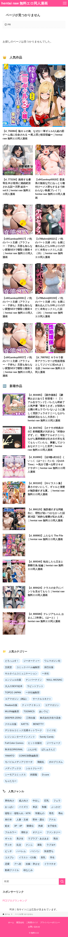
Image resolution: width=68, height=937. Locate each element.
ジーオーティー (31, 660)
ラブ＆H (51, 844)
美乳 (43, 857)
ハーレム (21, 851)
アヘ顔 (17, 864)
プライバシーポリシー (50, 922)
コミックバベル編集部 (28, 667)
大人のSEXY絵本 (13, 686)
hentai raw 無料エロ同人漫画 (24, 3)
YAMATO (9, 755)
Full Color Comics (14, 743)
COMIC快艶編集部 (28, 755)
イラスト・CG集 (27, 857)
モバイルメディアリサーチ (19, 762)
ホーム (11, 922)
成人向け (23, 800)
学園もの (39, 813)
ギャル (8, 838)
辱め (60, 813)
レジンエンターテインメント (20, 736)
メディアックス (13, 768)
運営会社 (20, 922)
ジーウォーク (53, 743)
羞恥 (39, 844)
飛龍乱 (40, 762)
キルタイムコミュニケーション (21, 673)
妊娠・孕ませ (33, 864)
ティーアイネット (31, 705)
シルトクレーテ (34, 768)
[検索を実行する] (62, 881)
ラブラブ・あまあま (38, 838)
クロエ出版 (11, 724)
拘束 (40, 826)
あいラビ (43, 711)
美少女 (20, 838)
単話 (35, 807)
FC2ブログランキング (15, 900)
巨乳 (46, 800)
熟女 (55, 838)
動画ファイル (12, 870)
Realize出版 (11, 705)
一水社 (45, 673)
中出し (36, 800)
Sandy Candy (47, 736)
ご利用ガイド (32, 922)
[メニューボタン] (64, 3)
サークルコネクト (42, 699)
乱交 (19, 844)
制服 (44, 807)
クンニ (29, 844)
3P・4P (18, 826)
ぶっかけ (55, 807)
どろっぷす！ (12, 660)
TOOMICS (29, 711)
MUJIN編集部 (12, 711)
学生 (52, 857)
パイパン (35, 851)
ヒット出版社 (35, 743)
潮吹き (24, 832)
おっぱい (9, 807)
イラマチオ (50, 864)
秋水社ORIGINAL (14, 749)
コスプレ (9, 857)
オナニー (37, 832)
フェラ (56, 800)
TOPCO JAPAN (13, 692)
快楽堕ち (48, 851)
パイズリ (23, 807)
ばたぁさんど (48, 749)
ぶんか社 (32, 749)
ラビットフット (35, 686)
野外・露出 (38, 819)
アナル (52, 819)
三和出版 (30, 717)
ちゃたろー (11, 781)
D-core (45, 774)
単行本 (8, 819)
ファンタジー (53, 832)
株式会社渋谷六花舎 (50, 717)
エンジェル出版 (13, 679)
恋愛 (7, 864)
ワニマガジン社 (52, 660)
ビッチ (8, 851)
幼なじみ (28, 870)
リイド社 (51, 730)
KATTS (24, 724)
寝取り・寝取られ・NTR (18, 813)
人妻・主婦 (22, 819)
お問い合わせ (34, 927)
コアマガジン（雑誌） (16, 699)
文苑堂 (8, 667)
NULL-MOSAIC (54, 679)
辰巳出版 (48, 667)
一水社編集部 (32, 692)
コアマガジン (52, 705)
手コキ (8, 844)
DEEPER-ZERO (13, 717)
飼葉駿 (33, 774)
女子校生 (52, 826)
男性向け (9, 800)
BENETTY (38, 724)
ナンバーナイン (34, 679)
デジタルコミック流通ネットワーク (23, 730)
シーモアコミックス (15, 774)
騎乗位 (30, 826)
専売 (51, 813)
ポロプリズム (56, 762)
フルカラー (11, 832)
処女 (7, 826)
